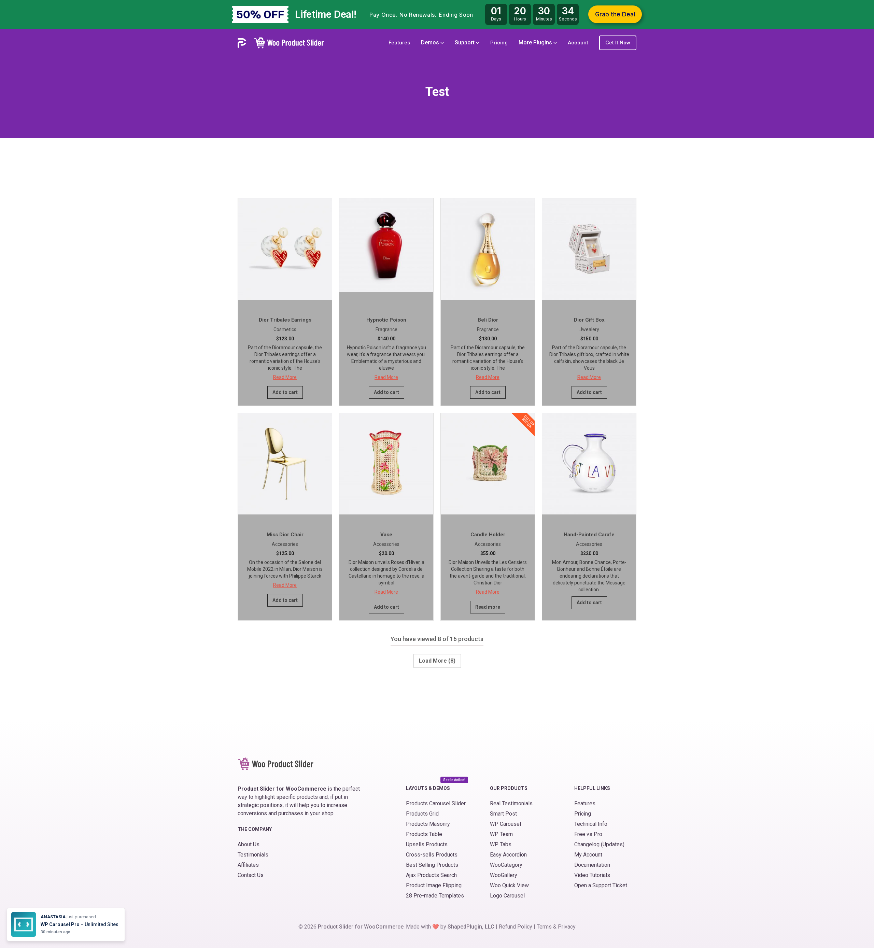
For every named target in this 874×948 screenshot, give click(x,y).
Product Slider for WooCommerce (361, 926)
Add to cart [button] (285, 392)
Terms (544, 926)
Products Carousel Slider (436, 803)
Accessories (285, 544)
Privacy (567, 926)
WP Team (501, 834)
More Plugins (536, 42)
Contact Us (251, 875)
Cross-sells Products (431, 854)
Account (578, 43)
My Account (588, 854)
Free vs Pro (588, 834)
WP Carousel (505, 824)
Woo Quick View (509, 885)
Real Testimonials (511, 803)
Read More (285, 377)
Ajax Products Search (431, 875)
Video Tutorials (592, 875)
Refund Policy (515, 926)
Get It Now (617, 43)
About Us (248, 844)
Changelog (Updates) (599, 844)
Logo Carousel (507, 895)
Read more (487, 607)
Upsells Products (427, 844)
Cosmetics (284, 329)
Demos (430, 42)
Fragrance (386, 329)
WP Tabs (500, 844)
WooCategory (506, 865)
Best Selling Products (432, 865)
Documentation (592, 865)
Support (465, 42)
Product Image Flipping (434, 885)
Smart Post (503, 813)
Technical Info (590, 824)
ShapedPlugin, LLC (471, 926)
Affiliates (248, 865)
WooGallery (503, 875)
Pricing (499, 43)
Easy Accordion (508, 854)
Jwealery (589, 329)
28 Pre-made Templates (435, 895)
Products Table (424, 834)
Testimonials (253, 854)
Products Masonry (428, 824)
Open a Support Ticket (600, 885)
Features (399, 43)
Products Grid (422, 813)
